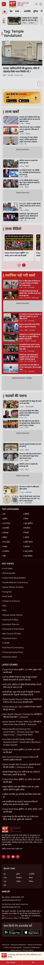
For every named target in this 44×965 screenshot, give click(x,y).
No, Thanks (11, 963)
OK (33, 963)
